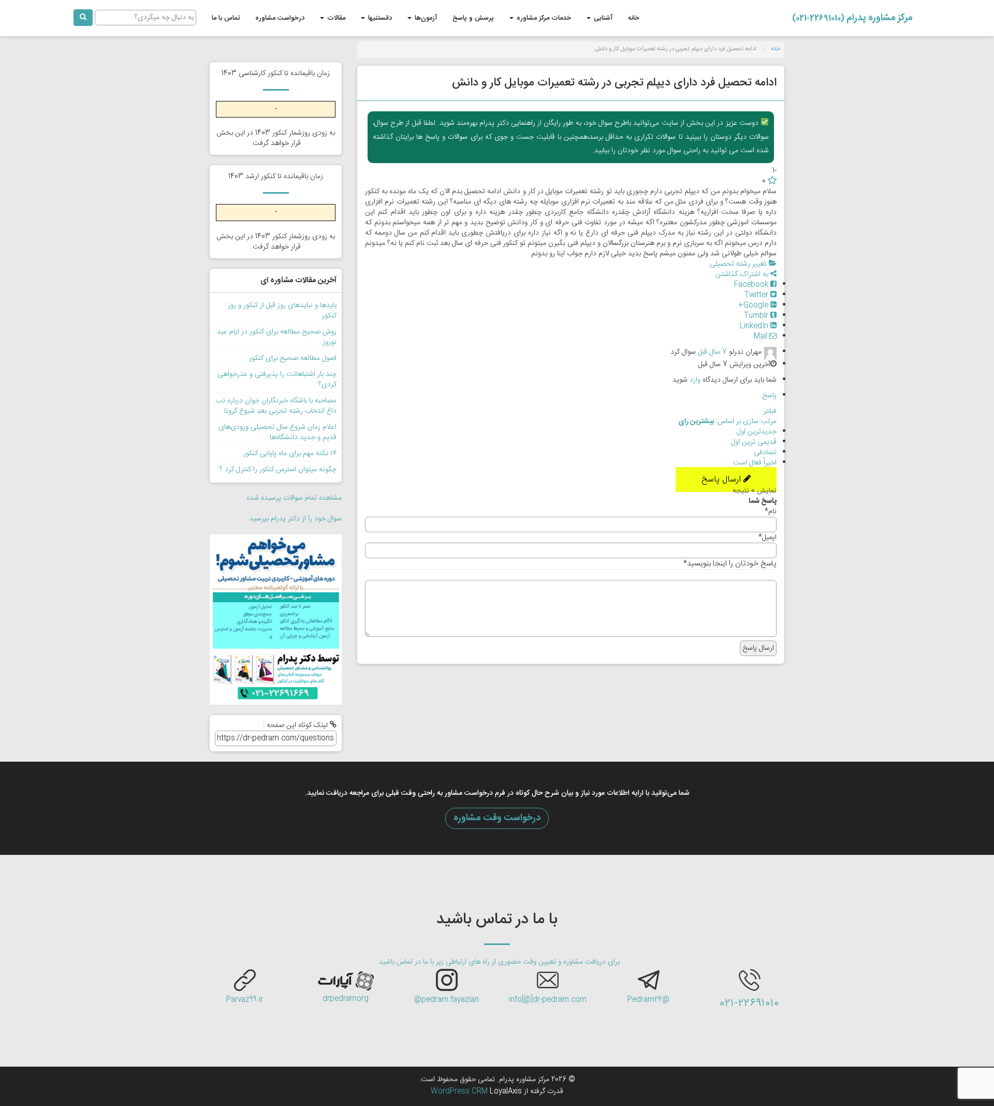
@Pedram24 (648, 1000)
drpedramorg (346, 999)
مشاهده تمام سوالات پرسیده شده (294, 498)
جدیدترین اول (757, 432)
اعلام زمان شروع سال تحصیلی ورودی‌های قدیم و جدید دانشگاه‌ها (277, 432)
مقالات (335, 18)
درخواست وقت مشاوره (497, 818)
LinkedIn (755, 326)
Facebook (752, 285)
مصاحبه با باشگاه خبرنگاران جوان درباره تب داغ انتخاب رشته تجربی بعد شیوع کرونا (276, 406)
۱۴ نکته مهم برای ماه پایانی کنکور (290, 453)
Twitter (757, 295)
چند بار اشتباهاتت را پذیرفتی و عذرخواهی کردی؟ (277, 379)
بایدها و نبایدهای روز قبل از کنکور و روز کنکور (282, 310)
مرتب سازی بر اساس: (727, 421)
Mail (761, 336)
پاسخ (769, 395)
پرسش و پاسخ (473, 18)
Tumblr (757, 316)
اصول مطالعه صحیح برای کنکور (293, 358)
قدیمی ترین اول (754, 442)
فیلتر (770, 411)
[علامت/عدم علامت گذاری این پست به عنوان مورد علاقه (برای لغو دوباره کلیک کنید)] (772, 181)
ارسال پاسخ (722, 479)
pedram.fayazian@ (446, 1000)
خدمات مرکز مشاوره (543, 18)
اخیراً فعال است (755, 463)
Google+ (754, 305)
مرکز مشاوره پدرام (852, 18)
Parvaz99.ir (244, 1000)
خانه (633, 18)
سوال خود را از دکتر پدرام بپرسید (296, 519)
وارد (695, 380)
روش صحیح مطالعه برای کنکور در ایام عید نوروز (277, 337)
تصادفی (765, 452)
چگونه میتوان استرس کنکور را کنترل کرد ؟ (278, 469)
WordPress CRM (460, 1091)
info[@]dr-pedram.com (548, 1000)
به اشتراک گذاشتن (742, 274)
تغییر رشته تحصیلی (739, 264)
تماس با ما (226, 18)
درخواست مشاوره (279, 18)
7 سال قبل (712, 352)
